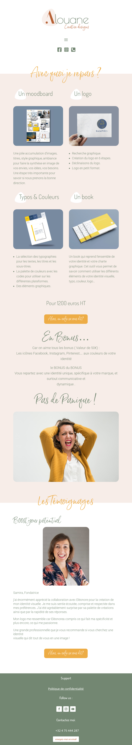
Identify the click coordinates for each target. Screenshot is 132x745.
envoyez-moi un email (65, 739)
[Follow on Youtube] (73, 709)
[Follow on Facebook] (59, 709)
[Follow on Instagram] (66, 709)
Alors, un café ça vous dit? (66, 318)
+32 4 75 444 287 (67, 730)
